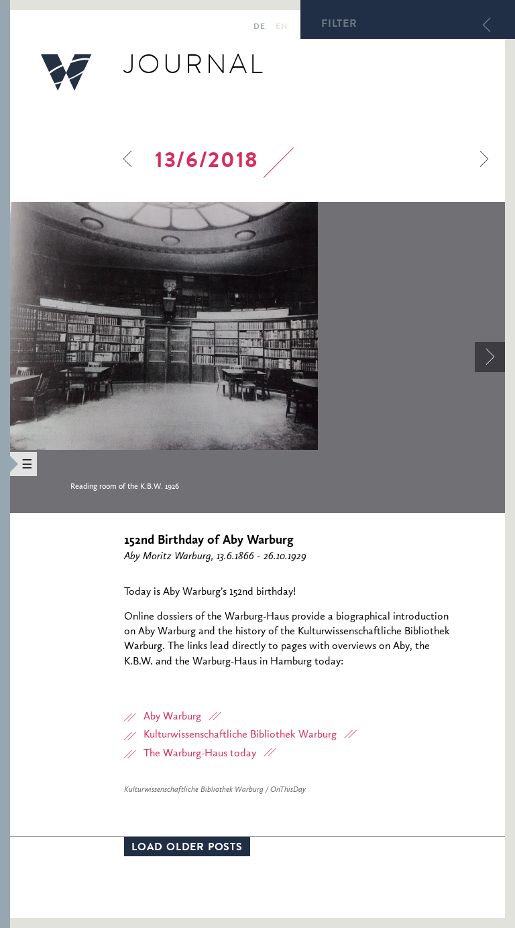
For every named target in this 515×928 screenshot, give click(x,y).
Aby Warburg (172, 716)
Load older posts (187, 848)
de (259, 27)
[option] (257, 357)
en (281, 27)
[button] (5, 464)
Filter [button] (339, 24)
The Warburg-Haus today (200, 753)
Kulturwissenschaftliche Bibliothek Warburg (240, 735)
